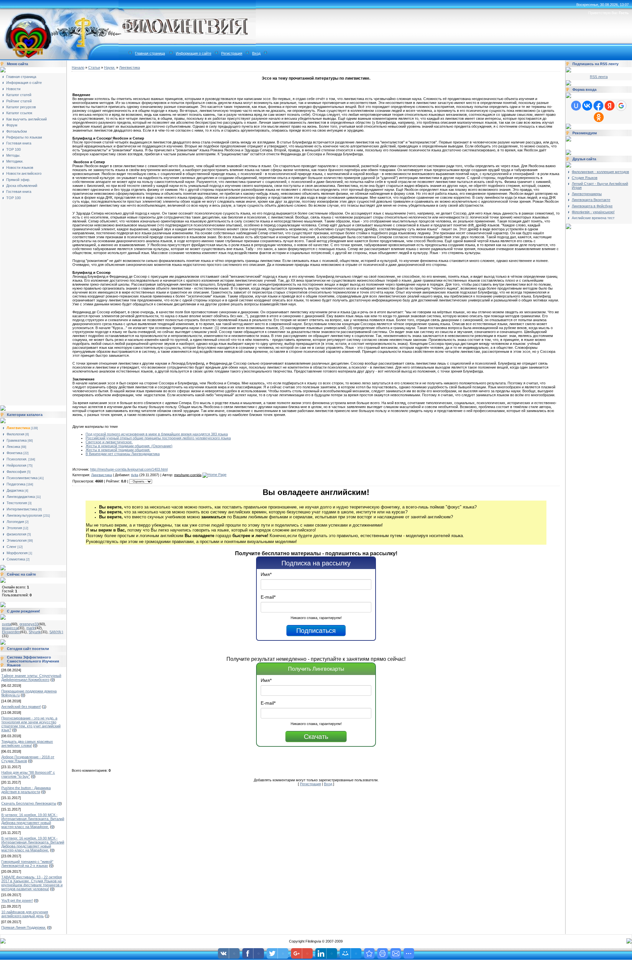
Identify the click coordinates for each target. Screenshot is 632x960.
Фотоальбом (16, 131)
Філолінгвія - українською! (593, 212)
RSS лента (599, 77)
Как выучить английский (26, 119)
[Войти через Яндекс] (610, 106)
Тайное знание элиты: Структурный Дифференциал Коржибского (31, 678)
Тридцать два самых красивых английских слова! (27, 743)
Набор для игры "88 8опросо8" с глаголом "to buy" (28, 774)
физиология (16, 534)
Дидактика (15, 490)
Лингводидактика (21, 497)
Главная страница (150, 53)
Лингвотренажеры (587, 194)
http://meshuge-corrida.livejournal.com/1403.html (129, 469)
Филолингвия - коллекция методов (600, 172)
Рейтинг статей (19, 101)
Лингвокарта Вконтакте (591, 200)
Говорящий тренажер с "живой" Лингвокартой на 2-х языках (27, 864)
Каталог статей (18, 95)
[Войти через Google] (621, 105)
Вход (256, 53)
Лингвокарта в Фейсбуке (592, 206)
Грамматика (17, 440)
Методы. (13, 155)
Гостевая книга (18, 143)
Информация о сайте (193, 53)
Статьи (94, 67)
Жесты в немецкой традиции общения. (118, 450)
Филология (15, 434)
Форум (11, 125)
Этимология (17, 540)
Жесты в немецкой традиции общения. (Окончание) (129, 446)
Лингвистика (18, 428)
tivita (134, 475)
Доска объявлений (21, 186)
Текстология (17, 503)
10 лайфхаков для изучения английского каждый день (24, 914)
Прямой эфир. (18, 180)
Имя (266, 574)
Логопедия (15, 522)
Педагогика (16, 484)
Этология (14, 528)
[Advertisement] (28, 300)
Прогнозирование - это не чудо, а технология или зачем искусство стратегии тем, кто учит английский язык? (31, 724)
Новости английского (23, 173)
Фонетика (14, 453)
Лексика (13, 447)
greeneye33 (29, 624)
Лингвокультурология (24, 515)
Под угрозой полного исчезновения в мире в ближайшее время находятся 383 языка (157, 434)
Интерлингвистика (22, 509)
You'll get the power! (17, 900)
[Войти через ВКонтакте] (587, 106)
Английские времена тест (593, 218)
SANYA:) (56, 632)
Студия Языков (584, 178)
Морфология (17, 553)
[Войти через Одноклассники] (599, 117)
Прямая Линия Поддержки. (23, 927)
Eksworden (11, 632)
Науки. (109, 67)
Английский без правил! (21, 707)
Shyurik (35, 632)
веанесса (10, 628)
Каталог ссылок (19, 113)
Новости (13, 89)
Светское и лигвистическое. (109, 442)
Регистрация (231, 53)
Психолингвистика (22, 478)
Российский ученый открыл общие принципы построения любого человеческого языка (158, 438)
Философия (16, 472)
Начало (78, 67)
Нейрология (16, 465)
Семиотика (16, 559)
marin (30, 628)
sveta (6, 624)
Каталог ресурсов (21, 107)
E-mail (268, 597)
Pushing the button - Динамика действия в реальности (26, 790)
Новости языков (19, 167)
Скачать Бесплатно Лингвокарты (28, 803)
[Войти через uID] (576, 106)
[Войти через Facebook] (598, 106)
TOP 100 (13, 149)
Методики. (14, 161)
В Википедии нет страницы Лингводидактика (123, 454)
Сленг (11, 547)
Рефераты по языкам (24, 137)
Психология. (17, 459)
